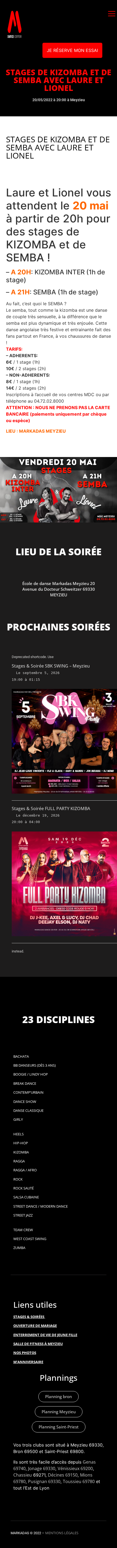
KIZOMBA (21, 1152)
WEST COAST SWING (29, 1238)
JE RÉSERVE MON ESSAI (72, 50)
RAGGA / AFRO (25, 1170)
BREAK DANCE (24, 1083)
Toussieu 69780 (79, 1481)
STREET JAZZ (23, 1215)
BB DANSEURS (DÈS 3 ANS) (34, 1065)
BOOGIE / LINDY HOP (30, 1074)
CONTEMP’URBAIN (28, 1092)
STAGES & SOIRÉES (28, 1316)
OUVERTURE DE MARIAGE (35, 1325)
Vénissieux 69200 (75, 1468)
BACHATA (21, 1056)
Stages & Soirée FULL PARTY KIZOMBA (51, 808)
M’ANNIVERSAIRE (28, 1361)
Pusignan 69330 (44, 1481)
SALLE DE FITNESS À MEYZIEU (38, 1343)
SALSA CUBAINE (26, 1197)
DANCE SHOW (24, 1101)
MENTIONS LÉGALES (61, 1532)
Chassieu (22, 1475)
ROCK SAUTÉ (23, 1188)
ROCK (18, 1179)
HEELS (18, 1134)
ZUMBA (19, 1247)
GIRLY (18, 1119)
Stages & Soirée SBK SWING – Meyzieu (51, 666)
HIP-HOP (20, 1143)
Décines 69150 (63, 1475)
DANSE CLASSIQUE (28, 1110)
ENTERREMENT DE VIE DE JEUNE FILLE (45, 1334)
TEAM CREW (23, 1229)
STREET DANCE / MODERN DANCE (40, 1206)
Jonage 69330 (41, 1468)
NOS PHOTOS (24, 1352)
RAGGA (19, 1161)
